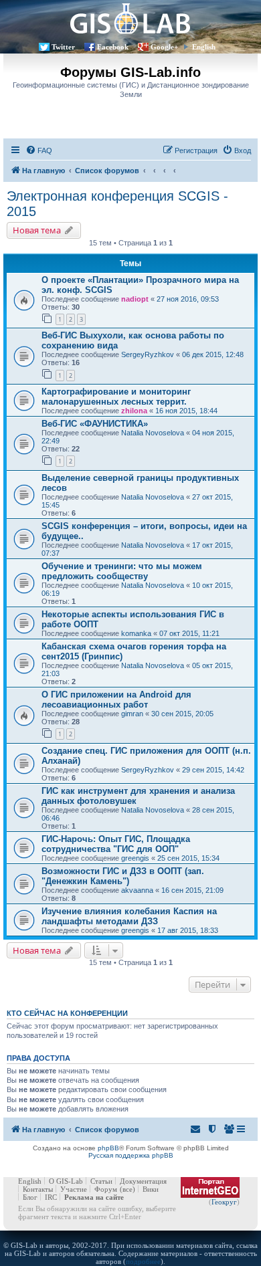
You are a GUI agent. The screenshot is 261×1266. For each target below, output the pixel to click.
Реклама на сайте (94, 1197)
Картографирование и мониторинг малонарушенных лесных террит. (116, 397)
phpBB (108, 1148)
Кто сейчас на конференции (67, 1013)
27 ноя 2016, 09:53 (188, 299)
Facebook (112, 47)
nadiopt (135, 299)
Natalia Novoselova (152, 433)
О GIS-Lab (66, 1181)
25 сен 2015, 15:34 (188, 858)
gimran (132, 714)
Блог (30, 1197)
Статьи (101, 1181)
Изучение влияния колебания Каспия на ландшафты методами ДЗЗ (129, 916)
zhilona (134, 411)
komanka (136, 633)
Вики (151, 1189)
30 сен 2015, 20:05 (182, 714)
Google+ (164, 47)
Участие (73, 1189)
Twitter (63, 47)
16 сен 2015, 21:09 (192, 890)
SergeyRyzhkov (147, 354)
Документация (143, 1181)
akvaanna (137, 890)
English (203, 47)
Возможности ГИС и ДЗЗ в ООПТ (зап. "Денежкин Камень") (122, 876)
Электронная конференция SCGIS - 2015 (117, 204)
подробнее (143, 1261)
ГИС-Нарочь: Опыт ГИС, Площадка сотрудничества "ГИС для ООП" (115, 844)
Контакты (38, 1189)
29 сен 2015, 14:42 (213, 770)
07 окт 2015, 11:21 (189, 633)
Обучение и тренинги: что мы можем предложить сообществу (121, 571)
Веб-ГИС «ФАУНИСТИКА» (94, 424)
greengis (135, 858)
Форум (105, 1189)
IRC (51, 1197)
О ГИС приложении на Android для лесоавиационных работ (116, 700)
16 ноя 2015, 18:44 (186, 411)
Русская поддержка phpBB (130, 1155)
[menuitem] (38, 150)
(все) (127, 1189)
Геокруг (224, 1202)
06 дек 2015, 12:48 (213, 354)
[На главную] (130, 18)
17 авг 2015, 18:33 (187, 930)
